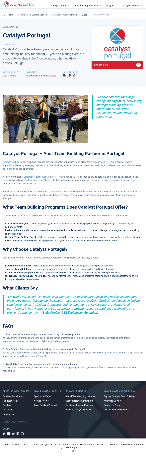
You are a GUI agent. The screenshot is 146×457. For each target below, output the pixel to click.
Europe (85, 15)
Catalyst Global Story (13, 396)
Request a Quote (112, 405)
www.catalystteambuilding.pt (41, 75)
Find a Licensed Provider (116, 410)
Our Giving (8, 410)
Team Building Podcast (45, 405)
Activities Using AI (113, 401)
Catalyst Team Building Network (32, 15)
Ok (73, 451)
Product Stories (11, 401)
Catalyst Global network (35, 176)
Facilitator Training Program (79, 405)
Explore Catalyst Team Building (119, 396)
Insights (110, 6)
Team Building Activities (86, 6)
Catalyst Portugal (11, 162)
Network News (41, 401)
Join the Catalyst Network (78, 410)
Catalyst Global (58, 6)
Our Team (7, 405)
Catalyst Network (130, 6)
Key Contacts (11, 72)
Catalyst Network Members (64, 15)
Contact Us (8, 414)
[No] (142, 447)
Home (10, 15)
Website (32, 72)
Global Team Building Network (80, 396)
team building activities (61, 215)
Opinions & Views (42, 396)
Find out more (101, 65)
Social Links (70, 72)
